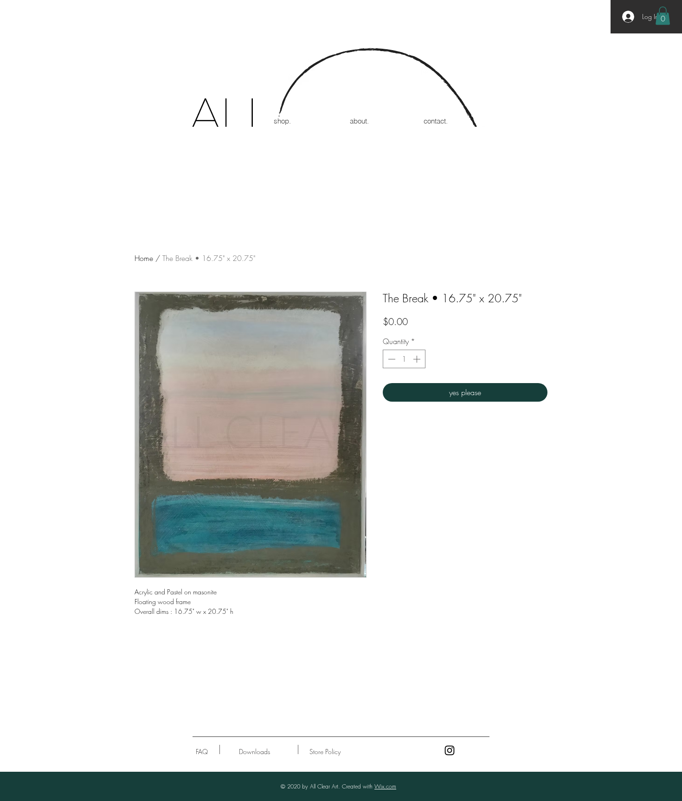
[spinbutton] (404, 359)
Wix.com (385, 786)
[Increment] (417, 359)
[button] (662, 16)
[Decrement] (390, 359)
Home (144, 258)
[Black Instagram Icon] (449, 750)
